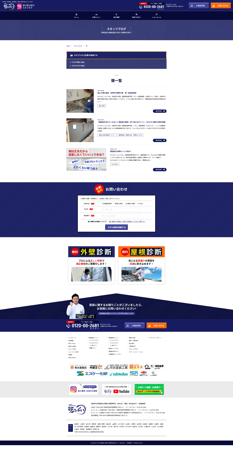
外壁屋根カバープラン (115, 354)
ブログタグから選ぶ (78, 66)
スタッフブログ (133, 349)
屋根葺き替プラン (114, 351)
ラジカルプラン (93, 343)
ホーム (76, 17)
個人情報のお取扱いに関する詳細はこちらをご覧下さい (127, 221)
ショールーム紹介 (73, 352)
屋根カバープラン (114, 348)
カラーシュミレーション (136, 352)
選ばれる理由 (72, 346)
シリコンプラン (93, 340)
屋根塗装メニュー (114, 338)
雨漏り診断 (132, 338)
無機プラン (92, 348)
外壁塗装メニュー (94, 338)
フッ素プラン (93, 345)
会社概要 (70, 340)
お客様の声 (132, 346)
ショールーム (156, 17)
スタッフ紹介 (72, 349)
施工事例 (116, 17)
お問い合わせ (72, 357)
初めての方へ (136, 17)
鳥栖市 (70, 355)
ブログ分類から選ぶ (78, 62)
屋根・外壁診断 (133, 340)
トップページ (72, 338)
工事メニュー (96, 17)
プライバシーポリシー (155, 338)
